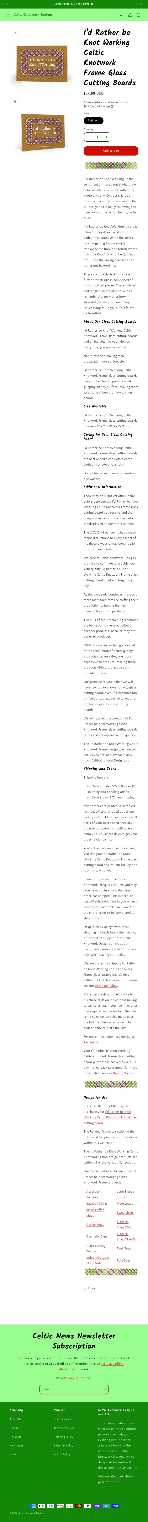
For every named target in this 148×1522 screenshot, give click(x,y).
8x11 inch (93, 120)
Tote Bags (123, 1260)
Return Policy (62, 1454)
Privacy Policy (74, 1378)
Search (14, 1454)
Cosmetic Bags (96, 1236)
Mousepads (125, 1203)
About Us (15, 1419)
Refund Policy (123, 1073)
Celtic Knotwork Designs (32, 1513)
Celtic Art (15, 1437)
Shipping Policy (106, 985)
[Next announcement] (140, 4)
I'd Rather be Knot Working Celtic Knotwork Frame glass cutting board (111, 1117)
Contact (14, 1428)
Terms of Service (64, 1428)
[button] (8, 14)
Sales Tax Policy (63, 1445)
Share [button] (91, 1288)
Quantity (88, 129)
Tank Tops (124, 1248)
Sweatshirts (125, 1212)
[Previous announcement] (7, 4)
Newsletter (16, 1445)
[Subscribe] (104, 1389)
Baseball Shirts (97, 1203)
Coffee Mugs (95, 1224)
